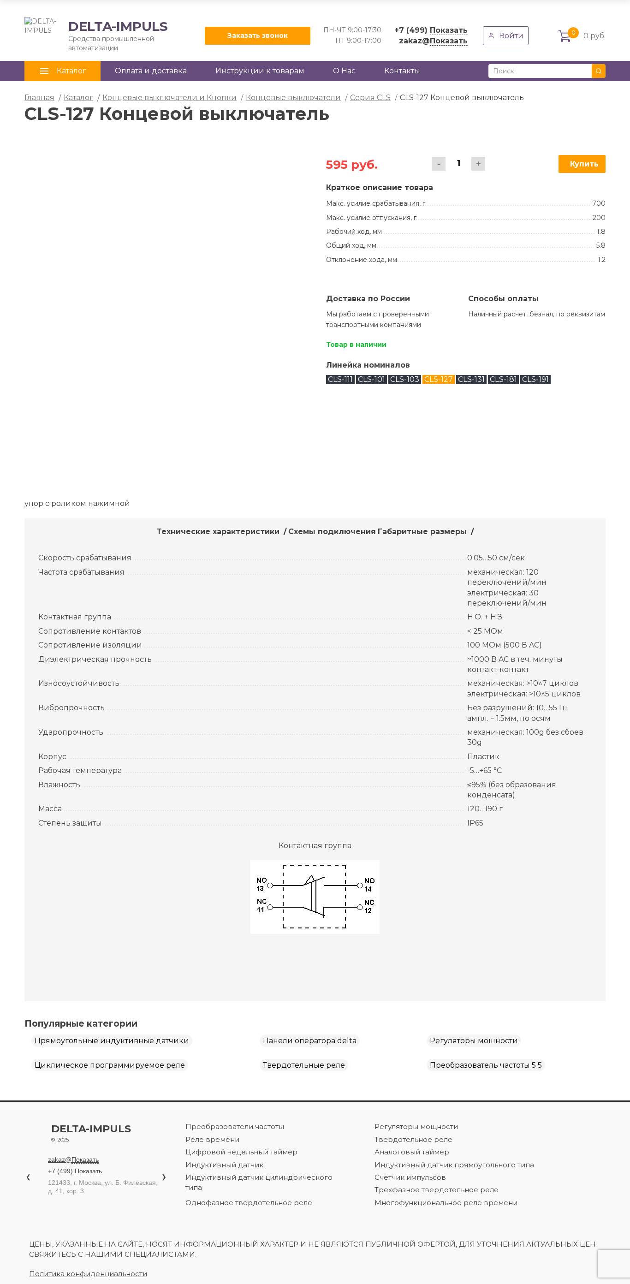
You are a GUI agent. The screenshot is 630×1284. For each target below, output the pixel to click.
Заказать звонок (257, 35)
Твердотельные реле (304, 1065)
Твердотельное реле (413, 1139)
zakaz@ (433, 40)
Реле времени (212, 1139)
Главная (39, 97)
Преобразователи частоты (234, 1126)
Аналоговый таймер (411, 1151)
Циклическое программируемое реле (110, 1065)
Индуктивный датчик (224, 1164)
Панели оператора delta (310, 1040)
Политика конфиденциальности (88, 1273)
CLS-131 (471, 379)
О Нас (344, 70)
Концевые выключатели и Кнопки (169, 97)
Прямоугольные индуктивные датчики (112, 1040)
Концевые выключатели (293, 97)
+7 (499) (431, 30)
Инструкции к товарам (259, 70)
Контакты (402, 70)
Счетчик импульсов (410, 1177)
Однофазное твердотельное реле (248, 1202)
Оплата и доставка (151, 70)
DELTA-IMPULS (96, 35)
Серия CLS (370, 97)
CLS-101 (371, 379)
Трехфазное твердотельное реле (436, 1189)
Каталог (78, 97)
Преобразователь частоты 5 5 (486, 1065)
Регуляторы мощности (474, 1040)
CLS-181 (503, 379)
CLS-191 (535, 379)
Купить (584, 164)
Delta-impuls (91, 1133)
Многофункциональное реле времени (445, 1202)
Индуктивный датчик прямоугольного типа (454, 1164)
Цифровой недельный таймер (241, 1151)
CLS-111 (340, 379)
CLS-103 (404, 379)
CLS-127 (438, 379)
